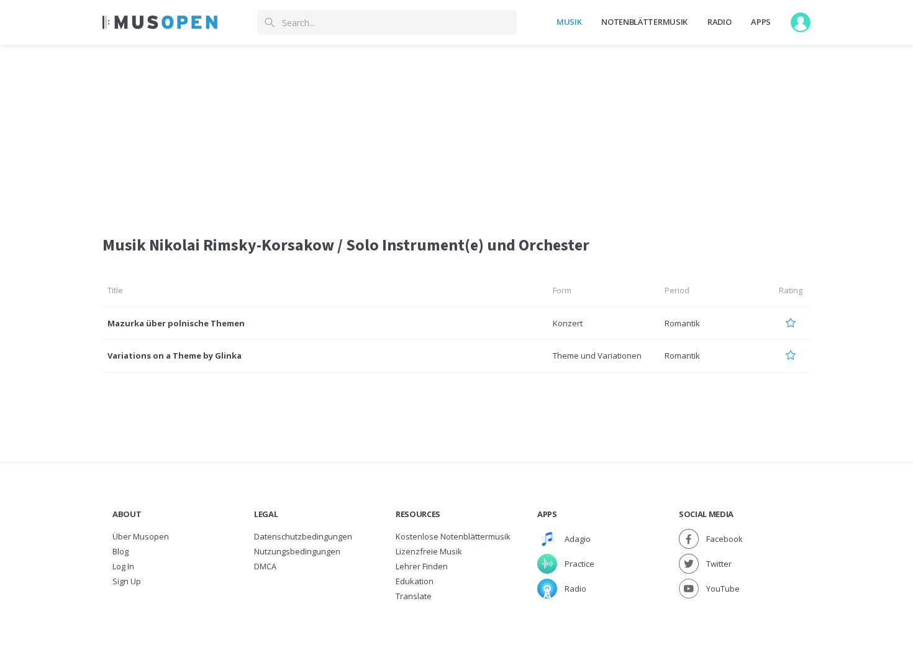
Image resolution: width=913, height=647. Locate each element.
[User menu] (801, 22)
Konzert (568, 323)
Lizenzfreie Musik (429, 551)
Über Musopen (140, 536)
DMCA (265, 566)
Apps (761, 21)
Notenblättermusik (644, 21)
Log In (123, 566)
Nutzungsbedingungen (297, 551)
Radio (719, 21)
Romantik (682, 323)
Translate (414, 596)
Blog (120, 551)
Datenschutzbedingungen (303, 536)
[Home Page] (159, 22)
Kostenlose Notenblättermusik (453, 536)
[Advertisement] (456, 132)
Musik (568, 21)
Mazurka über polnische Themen (176, 323)
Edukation (415, 581)
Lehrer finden (422, 566)
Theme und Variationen (597, 355)
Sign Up (126, 581)
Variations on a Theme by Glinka (174, 355)
